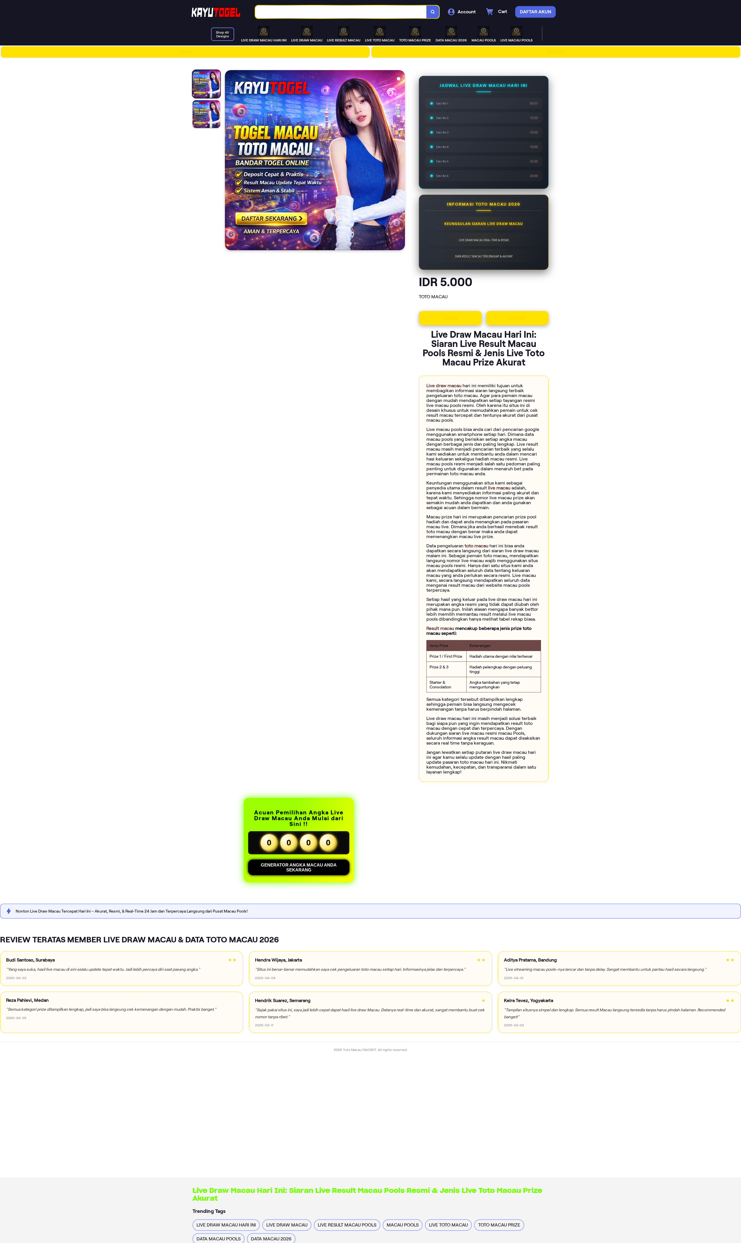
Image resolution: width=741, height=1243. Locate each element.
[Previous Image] (229, 161)
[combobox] (341, 12)
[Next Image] (400, 161)
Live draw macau (444, 385)
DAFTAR (555, 52)
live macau (499, 487)
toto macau (477, 545)
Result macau (440, 628)
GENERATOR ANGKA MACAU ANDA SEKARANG (299, 867)
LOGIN (185, 52)
